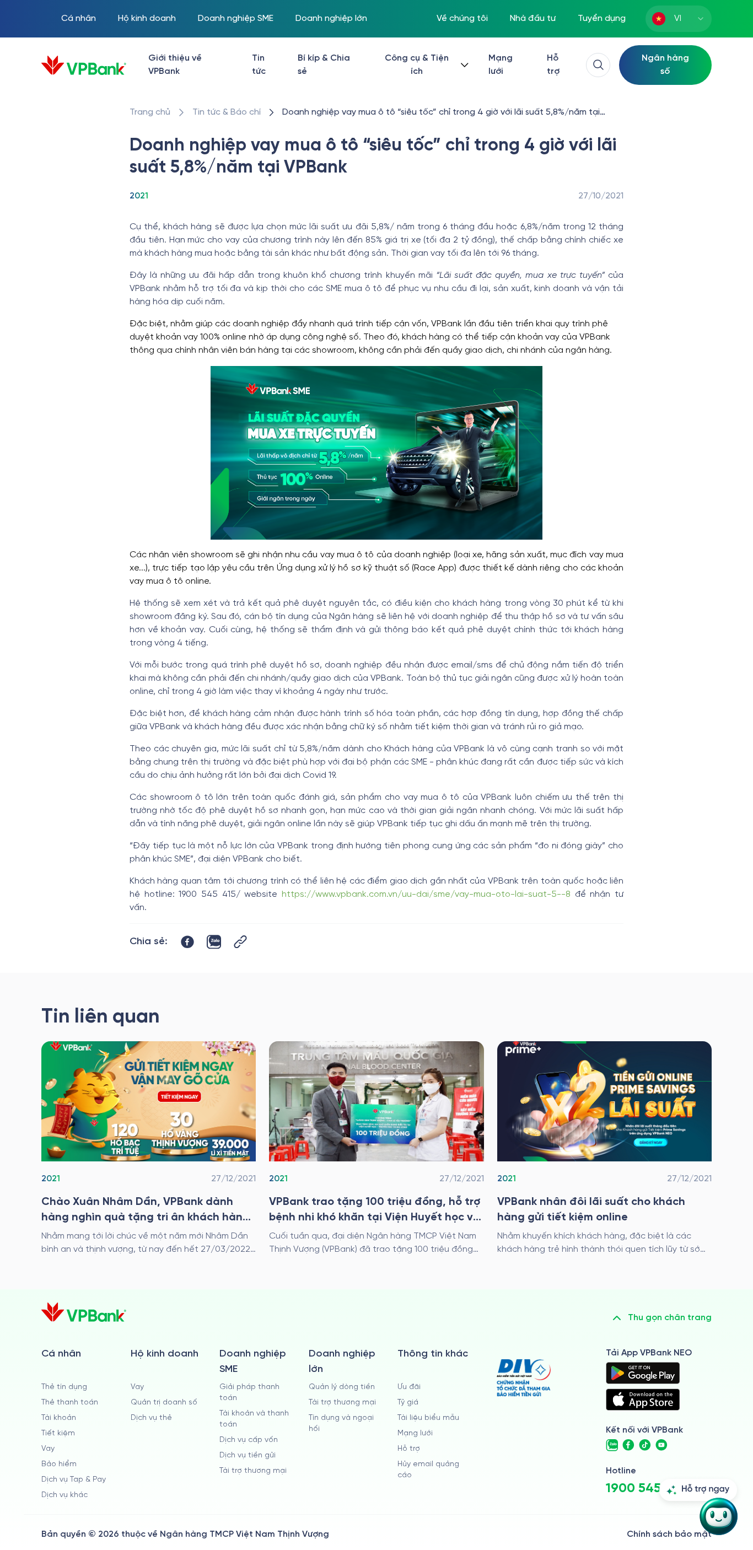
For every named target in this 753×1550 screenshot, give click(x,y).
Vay (48, 1449)
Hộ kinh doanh (147, 18)
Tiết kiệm (58, 1433)
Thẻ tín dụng (64, 1387)
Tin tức (259, 64)
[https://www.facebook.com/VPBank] (628, 1445)
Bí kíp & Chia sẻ (324, 64)
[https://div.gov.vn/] (524, 1378)
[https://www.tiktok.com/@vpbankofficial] (645, 1445)
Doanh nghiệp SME (235, 18)
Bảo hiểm (59, 1464)
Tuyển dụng (602, 18)
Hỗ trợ (553, 64)
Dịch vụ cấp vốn (248, 1440)
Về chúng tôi (462, 18)
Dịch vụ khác (64, 1495)
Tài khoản (58, 1418)
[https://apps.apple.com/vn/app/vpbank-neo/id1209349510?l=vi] (643, 1399)
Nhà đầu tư (533, 18)
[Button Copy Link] (240, 942)
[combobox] (679, 19)
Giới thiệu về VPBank (175, 64)
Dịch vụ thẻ (151, 1418)
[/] (83, 65)
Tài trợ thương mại (253, 1471)
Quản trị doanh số (164, 1402)
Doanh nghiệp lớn (331, 18)
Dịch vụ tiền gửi (247, 1455)
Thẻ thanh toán (69, 1402)
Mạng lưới (500, 64)
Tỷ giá (407, 1402)
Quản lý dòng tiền (342, 1387)
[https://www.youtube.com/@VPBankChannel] (661, 1445)
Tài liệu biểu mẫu (428, 1418)
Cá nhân (78, 18)
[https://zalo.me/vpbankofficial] (612, 1445)
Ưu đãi (409, 1387)
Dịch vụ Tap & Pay (73, 1480)
